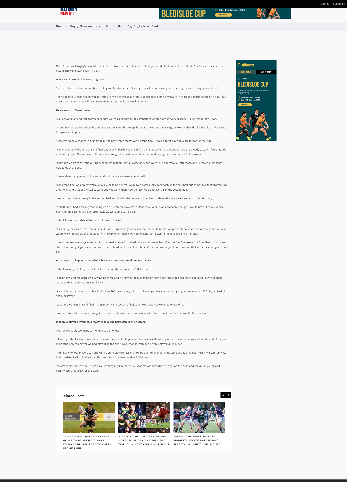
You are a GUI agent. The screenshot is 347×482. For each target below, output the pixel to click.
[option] (89, 426)
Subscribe (339, 3)
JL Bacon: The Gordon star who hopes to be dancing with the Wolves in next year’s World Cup (144, 440)
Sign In (324, 3)
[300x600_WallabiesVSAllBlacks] (256, 140)
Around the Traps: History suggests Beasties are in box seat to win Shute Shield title (197, 440)
